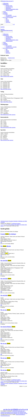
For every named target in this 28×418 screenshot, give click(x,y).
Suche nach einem (16, 411)
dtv (4, 95)
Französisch (5, 139)
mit (11, 409)
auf (22, 409)
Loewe (5, 96)
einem (15, 409)
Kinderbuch (6, 110)
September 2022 (6, 86)
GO (14, 24)
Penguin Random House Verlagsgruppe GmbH (13, 98)
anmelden (2, 26)
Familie (5, 125)
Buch (5, 109)
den (7, 409)
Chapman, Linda (7, 72)
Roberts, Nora (6, 75)
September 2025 (6, 82)
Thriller (5, 123)
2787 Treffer (6, 225)
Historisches (6, 126)
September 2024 (6, 84)
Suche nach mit (5, 412)
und (19, 409)
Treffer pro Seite (15, 225)
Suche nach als (18, 413)
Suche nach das (5, 413)
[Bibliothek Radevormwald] (6, 1)
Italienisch (5, 136)
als (26, 409)
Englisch (5, 135)
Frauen (5, 122)
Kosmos (5, 99)
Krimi (5, 121)
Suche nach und (11, 413)
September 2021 (6, 87)
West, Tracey (6, 71)
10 (8, 224)
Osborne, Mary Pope (8, 69)
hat (24, 409)
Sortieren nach (3, 223)
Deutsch (6, 133)
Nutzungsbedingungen (5, 415)
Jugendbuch (6, 113)
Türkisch (5, 137)
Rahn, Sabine (6, 73)
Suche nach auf (18, 412)
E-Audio (6, 112)
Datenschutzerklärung (20, 414)
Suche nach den (11, 412)
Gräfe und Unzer (7, 100)
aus (4, 409)
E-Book (6, 108)
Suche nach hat (24, 413)
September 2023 (6, 85)
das (9, 409)
